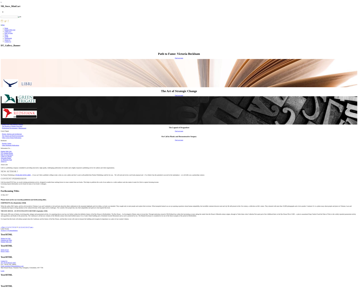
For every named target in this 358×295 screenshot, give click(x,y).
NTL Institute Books (7, 153)
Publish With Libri (9, 30)
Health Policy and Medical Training (12, 124)
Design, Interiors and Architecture (12, 134)
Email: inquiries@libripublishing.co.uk (12, 266)
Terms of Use (5, 250)
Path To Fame (8, 33)
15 (25, 227)
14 (23, 227)
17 (28, 227)
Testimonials (8, 38)
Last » (31, 227)
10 (15, 227)
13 (21, 227)
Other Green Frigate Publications (11, 138)
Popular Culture (6, 143)
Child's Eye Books (6, 156)
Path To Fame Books (7, 155)
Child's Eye (7, 31)
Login (2, 271)
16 (27, 227)
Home (6, 28)
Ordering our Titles (6, 240)
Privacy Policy (5, 251)
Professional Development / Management (14, 128)
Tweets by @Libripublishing (9, 230)
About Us (7, 40)
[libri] (3, 25)
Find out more (179, 58)
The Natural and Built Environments (12, 136)
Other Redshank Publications (10, 145)
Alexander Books (6, 158)
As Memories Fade (6, 160)
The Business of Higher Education (12, 126)
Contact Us (7, 41)
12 (19, 227)
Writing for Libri (5, 238)
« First (2, 227)
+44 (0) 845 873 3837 (9, 262)
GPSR (6, 36)
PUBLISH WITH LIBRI (23, 175)
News (6, 35)
